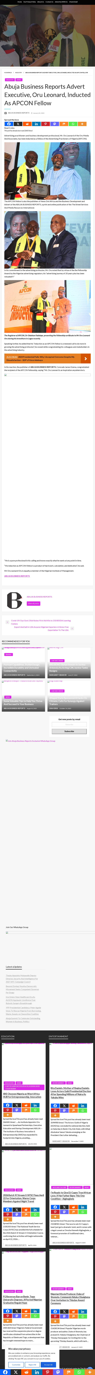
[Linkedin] (36, 124)
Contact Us (49, 2)
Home (20, 2)
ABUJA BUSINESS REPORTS (19, 113)
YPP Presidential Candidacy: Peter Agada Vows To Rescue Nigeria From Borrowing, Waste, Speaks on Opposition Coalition (23, 1010)
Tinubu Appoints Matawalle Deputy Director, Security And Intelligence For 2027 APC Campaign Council (22, 978)
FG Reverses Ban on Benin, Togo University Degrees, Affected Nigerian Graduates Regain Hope (22, 1299)
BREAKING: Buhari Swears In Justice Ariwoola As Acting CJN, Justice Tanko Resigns (68, 667)
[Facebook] (9, 124)
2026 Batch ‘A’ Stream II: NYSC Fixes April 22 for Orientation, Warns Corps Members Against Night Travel (23, 1198)
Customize (16, 1365)
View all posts (33, 603)
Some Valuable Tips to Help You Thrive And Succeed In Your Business (23, 703)
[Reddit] (27, 124)
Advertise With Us (61, 2)
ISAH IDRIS (53, 708)
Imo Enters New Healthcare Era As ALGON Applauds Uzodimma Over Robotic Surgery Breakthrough (21, 1000)
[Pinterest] (45, 124)
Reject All (32, 1365)
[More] (82, 124)
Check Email (73, 2)
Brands (8, 654)
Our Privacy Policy (29, 2)
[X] (18, 124)
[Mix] (63, 124)
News (19, 80)
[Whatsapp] (73, 124)
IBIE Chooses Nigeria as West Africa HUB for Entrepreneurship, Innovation (22, 1095)
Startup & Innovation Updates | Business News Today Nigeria (22, 1087)
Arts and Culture (59, 1187)
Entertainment (58, 1083)
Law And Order (57, 660)
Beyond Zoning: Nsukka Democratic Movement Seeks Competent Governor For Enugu (22, 989)
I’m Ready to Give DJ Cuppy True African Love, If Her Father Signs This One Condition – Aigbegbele (71, 1195)
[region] (32, 1357)
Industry (18, 72)
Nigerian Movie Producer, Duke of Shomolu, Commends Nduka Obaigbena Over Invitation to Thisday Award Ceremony (70, 1299)
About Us (40, 2)
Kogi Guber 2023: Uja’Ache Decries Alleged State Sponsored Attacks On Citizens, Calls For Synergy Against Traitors (68, 700)
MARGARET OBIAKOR (58, 675)
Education (9, 1083)
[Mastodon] (54, 124)
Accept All (48, 1365)
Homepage (8, 72)
